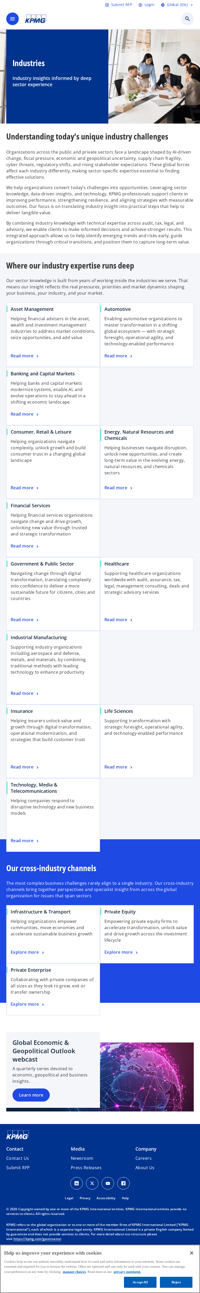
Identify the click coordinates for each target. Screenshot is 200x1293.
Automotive (117, 309)
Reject (176, 1282)
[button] (18, 1167)
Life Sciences (118, 711)
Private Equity (120, 911)
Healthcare (116, 564)
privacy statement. (127, 1272)
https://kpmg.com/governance (37, 1239)
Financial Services (30, 505)
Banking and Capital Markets (43, 373)
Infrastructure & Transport (41, 911)
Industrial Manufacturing (39, 637)
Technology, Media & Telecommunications (34, 788)
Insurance (22, 711)
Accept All (140, 1282)
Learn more (31, 1095)
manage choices (74, 1272)
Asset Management (32, 309)
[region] (100, 1269)
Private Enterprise (31, 970)
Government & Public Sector (42, 564)
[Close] (191, 1253)
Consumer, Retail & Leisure (41, 432)
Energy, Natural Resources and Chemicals (138, 435)
